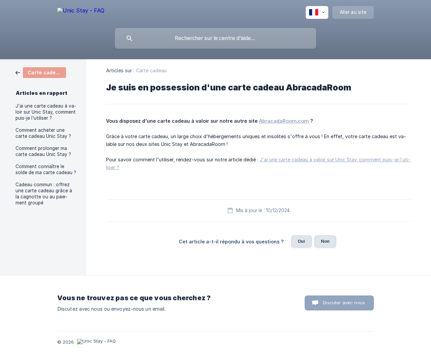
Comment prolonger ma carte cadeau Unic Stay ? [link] (43, 151)
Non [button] (325, 241)
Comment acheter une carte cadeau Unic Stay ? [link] (43, 133)
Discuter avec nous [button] (344, 302)
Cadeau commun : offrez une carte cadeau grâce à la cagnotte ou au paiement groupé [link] (43, 193)
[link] (40, 72)
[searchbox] (215, 38)
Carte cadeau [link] (151, 70)
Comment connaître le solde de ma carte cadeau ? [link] (45, 169)
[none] (80, 11)
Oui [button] (301, 241)
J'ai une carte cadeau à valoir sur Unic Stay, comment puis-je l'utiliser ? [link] (45, 112)
